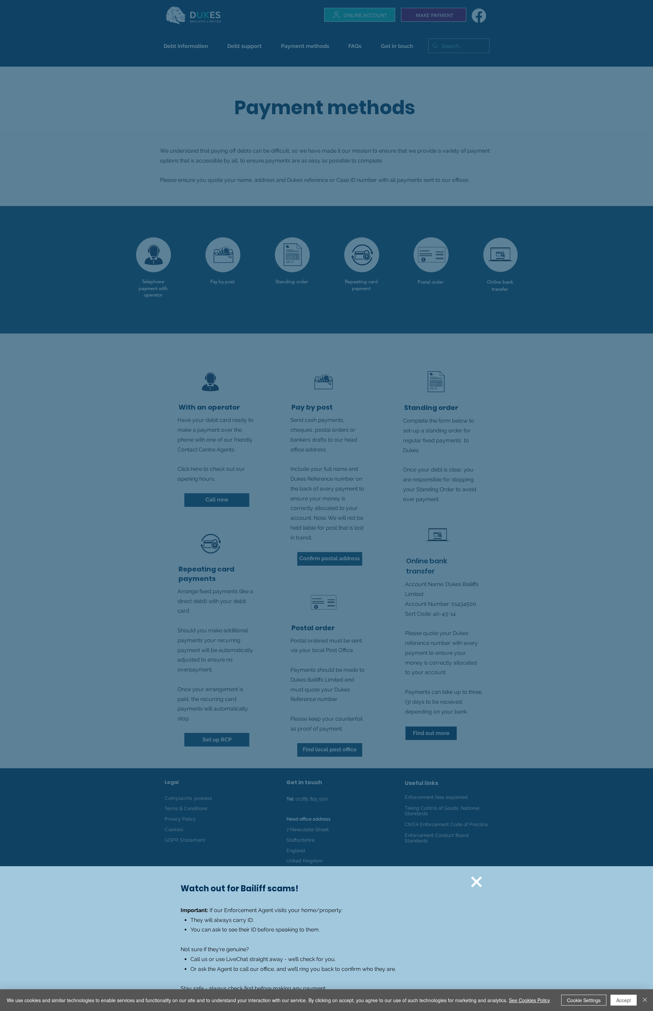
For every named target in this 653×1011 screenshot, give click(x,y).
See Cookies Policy (529, 1000)
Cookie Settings (584, 1000)
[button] (476, 881)
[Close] (645, 1000)
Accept (623, 1000)
